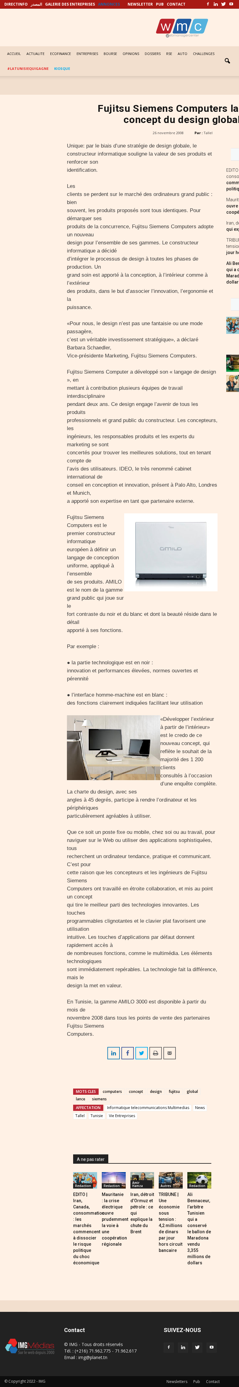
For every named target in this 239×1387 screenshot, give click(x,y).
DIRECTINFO (16, 4)
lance (80, 1099)
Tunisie (97, 1115)
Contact (213, 1381)
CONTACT (176, 4)
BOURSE (110, 53)
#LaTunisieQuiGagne (28, 68)
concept (136, 1091)
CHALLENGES (203, 53)
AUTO (182, 53)
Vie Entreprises (122, 1115)
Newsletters (176, 1381)
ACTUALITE (35, 53)
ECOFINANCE (60, 53)
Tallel (208, 132)
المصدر (36, 4)
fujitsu (174, 1091)
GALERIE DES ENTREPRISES (70, 4)
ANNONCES (109, 4)
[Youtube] (231, 4)
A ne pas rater (91, 1159)
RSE (169, 53)
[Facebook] (207, 4)
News (200, 1107)
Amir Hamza (137, 1184)
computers (112, 1091)
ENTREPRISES (87, 53)
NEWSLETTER (140, 4)
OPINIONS (131, 53)
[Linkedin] (215, 4)
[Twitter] (223, 4)
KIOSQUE (62, 68)
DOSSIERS (153, 53)
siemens (99, 1099)
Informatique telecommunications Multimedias (148, 1107)
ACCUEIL (14, 53)
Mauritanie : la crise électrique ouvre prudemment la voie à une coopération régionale (115, 1219)
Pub (196, 1381)
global (192, 1091)
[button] (227, 61)
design (156, 1091)
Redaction (83, 1186)
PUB (160, 4)
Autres (166, 1186)
